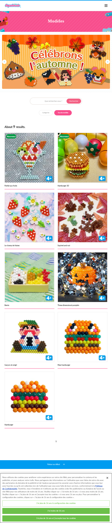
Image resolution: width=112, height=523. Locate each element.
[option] (56, 62)
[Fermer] (107, 478)
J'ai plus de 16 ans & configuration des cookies (56, 503)
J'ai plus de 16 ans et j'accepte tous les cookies (56, 518)
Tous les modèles (63, 113)
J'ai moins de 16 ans (56, 511)
